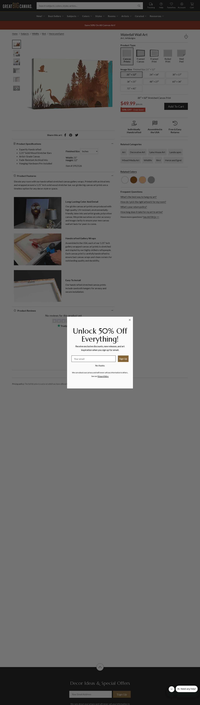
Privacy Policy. (103, 376)
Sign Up (123, 358)
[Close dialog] (129, 320)
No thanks (100, 365)
